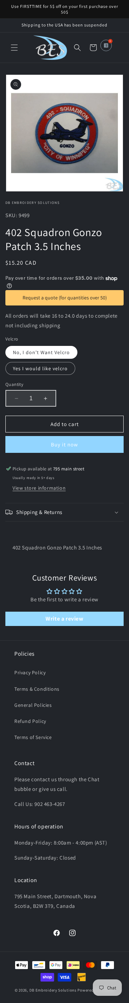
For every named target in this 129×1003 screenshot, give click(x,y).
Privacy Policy (30, 672)
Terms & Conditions (36, 689)
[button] (14, 47)
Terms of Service (33, 737)
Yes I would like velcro (40, 368)
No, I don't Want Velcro (41, 352)
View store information (39, 488)
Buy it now (64, 444)
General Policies (33, 705)
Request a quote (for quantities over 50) (65, 297)
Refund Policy (30, 721)
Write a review (64, 618)
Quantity (14, 384)
